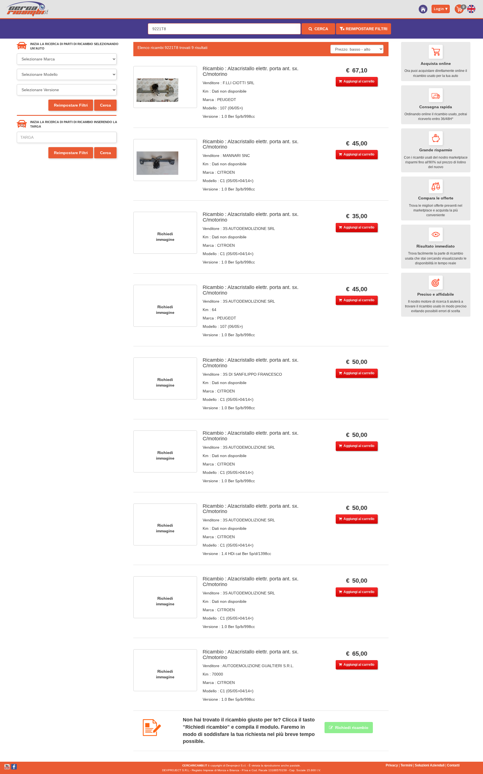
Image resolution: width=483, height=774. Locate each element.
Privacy (392, 765)
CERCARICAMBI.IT (194, 765)
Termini (406, 765)
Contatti (453, 765)
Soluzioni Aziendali (429, 765)
